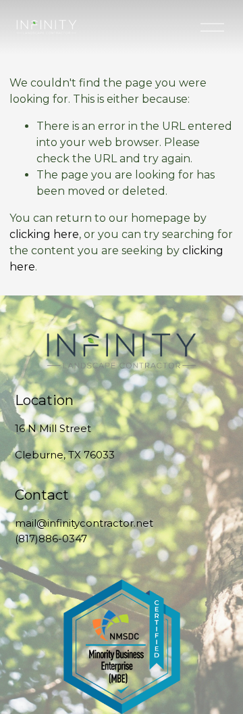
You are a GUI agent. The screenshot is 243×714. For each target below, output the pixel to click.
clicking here (44, 234)
